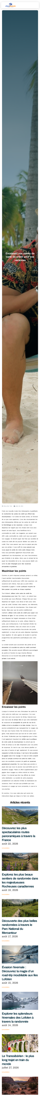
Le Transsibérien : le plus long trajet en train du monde (18, 1060)
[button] (37, 5)
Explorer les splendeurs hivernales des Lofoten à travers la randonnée (17, 1017)
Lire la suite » (6, 848)
